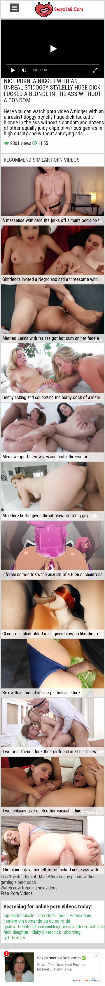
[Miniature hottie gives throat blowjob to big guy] (52, 491)
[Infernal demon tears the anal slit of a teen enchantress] (52, 550)
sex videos (47, 888)
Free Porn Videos (17, 893)
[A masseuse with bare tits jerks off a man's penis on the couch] (52, 196)
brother (18, 937)
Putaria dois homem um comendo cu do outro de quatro (47, 921)
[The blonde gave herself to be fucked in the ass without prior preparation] (52, 845)
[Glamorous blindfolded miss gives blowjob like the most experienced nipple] (52, 609)
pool (62, 915)
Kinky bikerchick (46, 932)
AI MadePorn (46, 877)
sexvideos (46, 915)
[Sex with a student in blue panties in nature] (52, 668)
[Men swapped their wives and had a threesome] (52, 432)
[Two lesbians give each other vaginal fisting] (52, 786)
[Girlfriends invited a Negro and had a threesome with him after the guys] (52, 254)
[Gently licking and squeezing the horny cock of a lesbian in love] (52, 372)
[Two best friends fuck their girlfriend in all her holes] (52, 727)
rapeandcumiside (19, 915)
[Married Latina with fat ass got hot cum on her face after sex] (52, 313)
